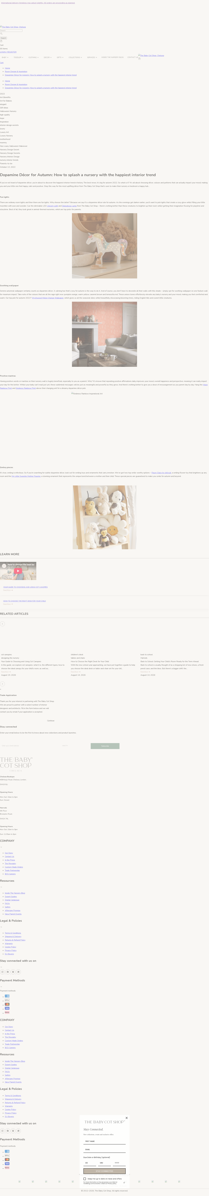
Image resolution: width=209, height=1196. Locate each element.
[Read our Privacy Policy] (124, 1182)
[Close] (127, 1118)
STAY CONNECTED (104, 1171)
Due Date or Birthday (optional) (96, 1157)
